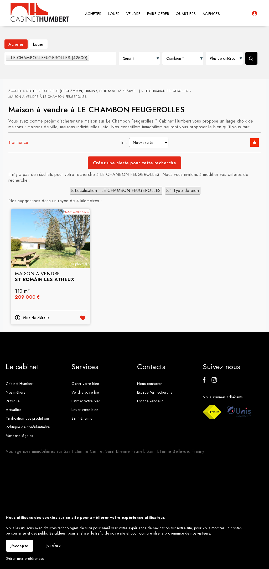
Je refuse (53, 545)
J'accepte (20, 545)
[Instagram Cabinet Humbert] (214, 381)
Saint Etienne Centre (83, 451)
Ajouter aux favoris (83, 318)
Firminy (198, 451)
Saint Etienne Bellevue (168, 451)
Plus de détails (36, 318)
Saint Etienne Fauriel (124, 451)
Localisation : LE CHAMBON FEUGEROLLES (118, 190)
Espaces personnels (254, 13)
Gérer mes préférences (25, 558)
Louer (38, 44)
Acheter (16, 44)
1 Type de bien (184, 190)
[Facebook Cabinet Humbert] (204, 381)
